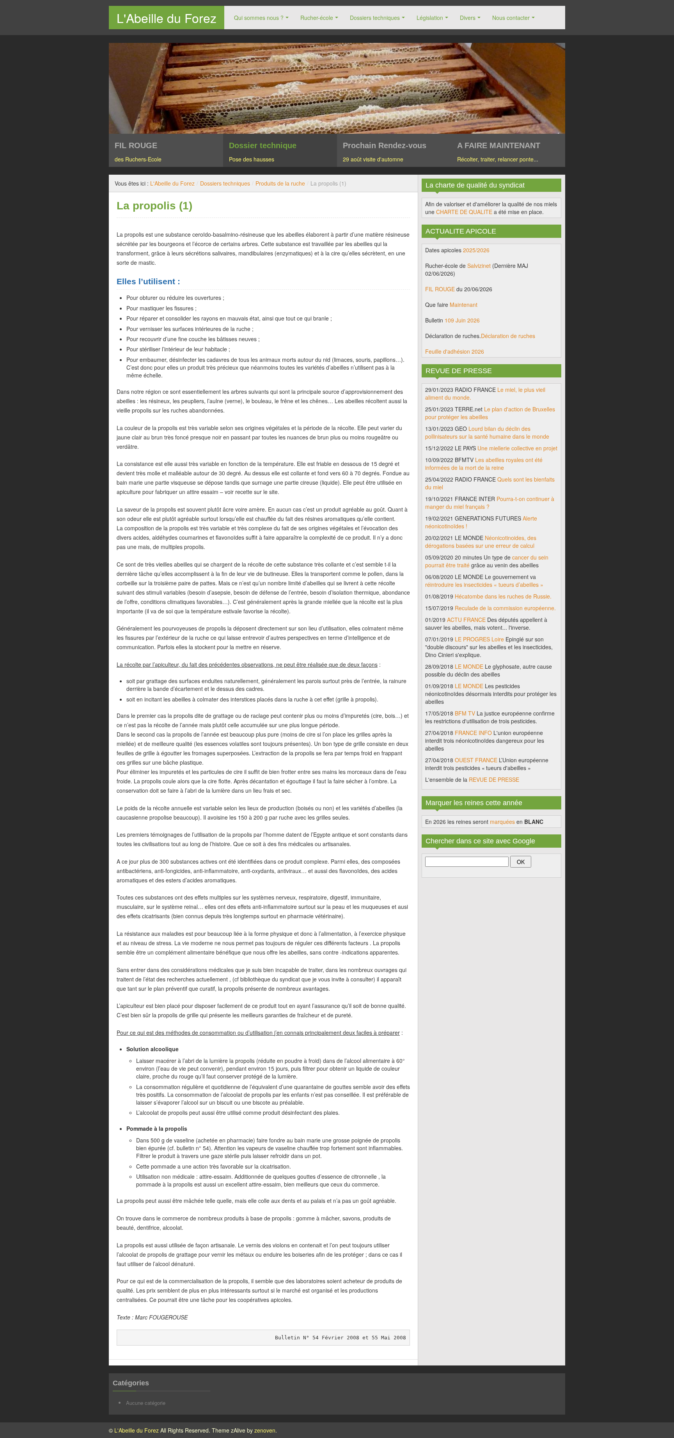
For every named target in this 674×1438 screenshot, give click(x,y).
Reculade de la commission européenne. (505, 608)
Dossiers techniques (375, 17)
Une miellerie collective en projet (517, 448)
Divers (467, 17)
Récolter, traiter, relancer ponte (495, 159)
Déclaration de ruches (508, 336)
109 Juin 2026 (462, 320)
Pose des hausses (251, 159)
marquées (502, 821)
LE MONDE (469, 666)
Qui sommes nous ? (259, 17)
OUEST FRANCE (476, 760)
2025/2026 (476, 250)
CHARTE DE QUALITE (464, 212)
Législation (430, 17)
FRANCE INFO (473, 733)
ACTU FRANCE (466, 619)
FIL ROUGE (440, 289)
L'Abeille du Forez (166, 18)
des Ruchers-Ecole (138, 159)
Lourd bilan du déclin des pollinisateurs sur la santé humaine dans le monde (487, 432)
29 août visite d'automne (373, 159)
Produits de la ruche (280, 183)
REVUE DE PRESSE (494, 779)
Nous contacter (511, 17)
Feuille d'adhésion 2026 (454, 351)
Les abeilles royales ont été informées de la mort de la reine (484, 463)
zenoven (264, 1430)
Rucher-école (316, 17)
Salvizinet (479, 265)
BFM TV (465, 713)
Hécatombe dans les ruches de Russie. (503, 596)
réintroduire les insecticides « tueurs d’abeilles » (484, 584)
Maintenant (463, 304)
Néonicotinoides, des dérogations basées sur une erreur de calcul (480, 541)
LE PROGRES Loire (479, 639)
